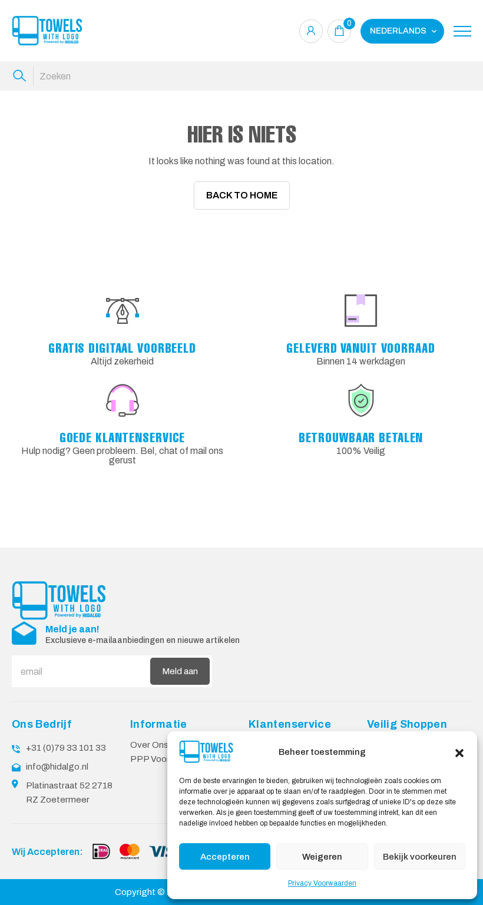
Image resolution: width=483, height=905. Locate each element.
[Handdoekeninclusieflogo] (47, 30)
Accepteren (225, 856)
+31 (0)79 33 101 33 (66, 747)
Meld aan (180, 671)
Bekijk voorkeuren (419, 856)
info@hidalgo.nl (57, 766)
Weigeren (322, 856)
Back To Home (241, 195)
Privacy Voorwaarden (322, 883)
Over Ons (149, 745)
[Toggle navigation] (462, 31)
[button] (459, 752)
